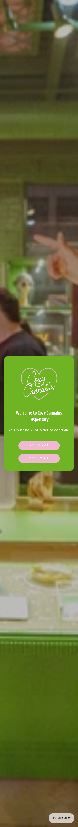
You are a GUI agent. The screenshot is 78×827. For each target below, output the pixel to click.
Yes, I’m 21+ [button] (39, 458)
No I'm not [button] (39, 445)
